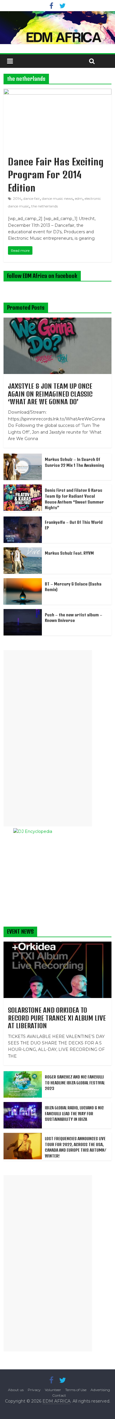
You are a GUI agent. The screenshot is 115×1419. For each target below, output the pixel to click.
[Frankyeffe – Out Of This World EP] (23, 519)
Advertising (100, 1390)
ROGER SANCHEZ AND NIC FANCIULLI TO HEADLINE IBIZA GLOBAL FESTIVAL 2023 (75, 1082)
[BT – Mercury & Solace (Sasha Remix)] (23, 581)
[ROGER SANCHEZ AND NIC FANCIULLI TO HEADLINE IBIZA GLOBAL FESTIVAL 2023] (23, 1074)
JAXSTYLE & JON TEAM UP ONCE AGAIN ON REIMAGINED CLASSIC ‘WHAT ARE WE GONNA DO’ (50, 394)
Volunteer (53, 1390)
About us (16, 1390)
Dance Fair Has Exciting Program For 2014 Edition (56, 175)
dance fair (31, 198)
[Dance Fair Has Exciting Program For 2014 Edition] (58, 92)
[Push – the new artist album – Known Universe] (23, 612)
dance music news (57, 198)
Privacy (34, 1390)
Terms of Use (75, 1390)
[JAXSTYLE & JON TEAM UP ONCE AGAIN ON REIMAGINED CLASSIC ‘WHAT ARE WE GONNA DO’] (58, 320)
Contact (59, 1395)
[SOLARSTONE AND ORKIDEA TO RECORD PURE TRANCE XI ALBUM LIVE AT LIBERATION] (58, 944)
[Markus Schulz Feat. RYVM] (23, 550)
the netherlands (44, 206)
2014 (17, 198)
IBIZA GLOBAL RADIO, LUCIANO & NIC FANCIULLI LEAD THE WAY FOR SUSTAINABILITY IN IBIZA (74, 1113)
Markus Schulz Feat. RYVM (69, 553)
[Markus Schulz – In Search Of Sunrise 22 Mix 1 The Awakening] (23, 456)
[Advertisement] (48, 738)
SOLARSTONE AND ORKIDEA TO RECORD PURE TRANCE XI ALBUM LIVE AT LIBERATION (57, 1018)
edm (79, 198)
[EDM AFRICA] (57, 27)
